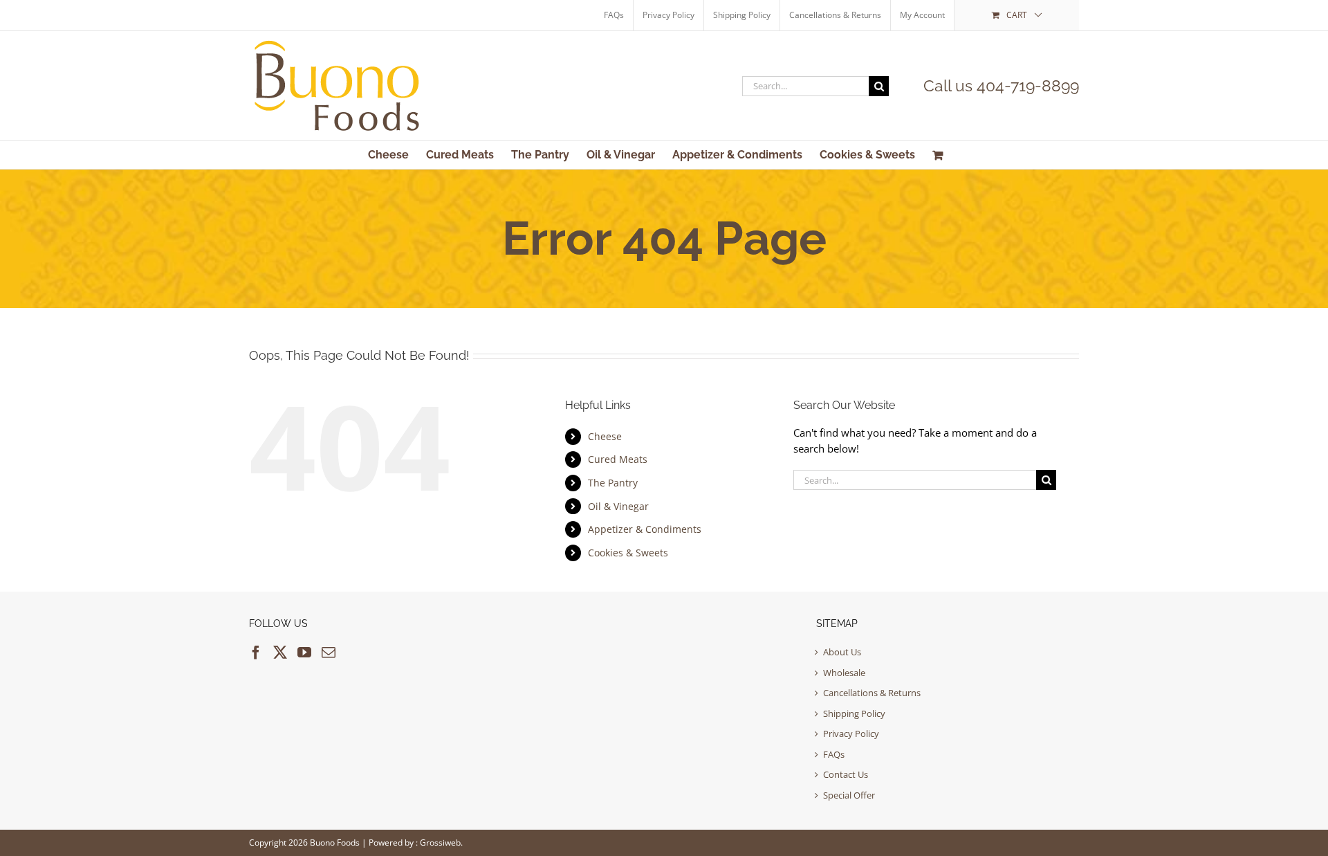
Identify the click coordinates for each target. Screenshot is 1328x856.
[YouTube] (304, 652)
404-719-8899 (1028, 85)
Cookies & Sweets (628, 552)
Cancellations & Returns (872, 692)
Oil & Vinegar (618, 506)
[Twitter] (280, 652)
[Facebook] (256, 652)
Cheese (605, 436)
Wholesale (844, 672)
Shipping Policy (854, 713)
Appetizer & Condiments (644, 529)
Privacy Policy (851, 733)
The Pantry (613, 482)
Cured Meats (617, 459)
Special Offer (849, 795)
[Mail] (328, 652)
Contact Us (845, 774)
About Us (842, 652)
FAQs (834, 754)
